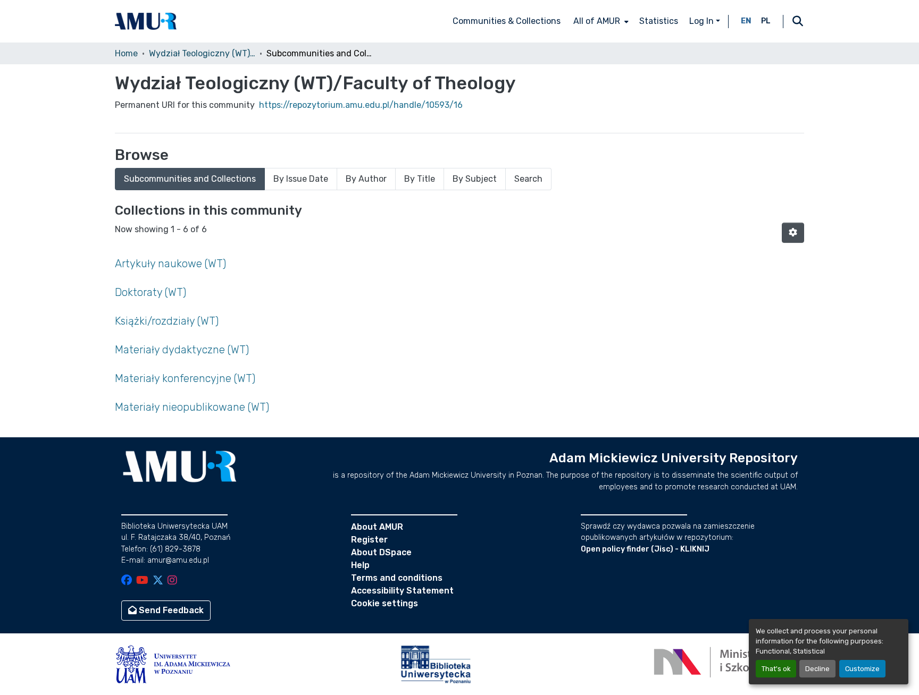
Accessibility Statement (402, 591)
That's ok (776, 669)
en (746, 21)
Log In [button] (702, 21)
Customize (862, 669)
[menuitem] (600, 21)
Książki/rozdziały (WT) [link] (167, 321)
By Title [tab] (419, 179)
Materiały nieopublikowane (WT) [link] (192, 407)
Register (369, 540)
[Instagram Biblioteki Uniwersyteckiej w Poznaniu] (172, 581)
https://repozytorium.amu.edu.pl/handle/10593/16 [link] (361, 105)
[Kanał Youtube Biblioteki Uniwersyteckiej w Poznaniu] (142, 581)
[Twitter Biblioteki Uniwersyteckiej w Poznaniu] (158, 581)
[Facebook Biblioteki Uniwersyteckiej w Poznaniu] (126, 581)
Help (360, 565)
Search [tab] (528, 179)
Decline (817, 669)
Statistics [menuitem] (658, 21)
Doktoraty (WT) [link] (150, 292)
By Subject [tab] (475, 179)
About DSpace (381, 552)
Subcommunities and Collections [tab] (190, 179)
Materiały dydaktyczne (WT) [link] (182, 349)
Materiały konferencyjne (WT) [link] (185, 378)
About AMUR (377, 527)
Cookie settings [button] (384, 603)
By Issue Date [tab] (300, 179)
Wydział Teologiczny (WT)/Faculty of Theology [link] (202, 53)
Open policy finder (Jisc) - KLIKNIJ (645, 549)
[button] (146, 21)
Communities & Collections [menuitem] (507, 21)
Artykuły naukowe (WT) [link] (170, 263)
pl (766, 21)
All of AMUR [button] (596, 21)
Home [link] (126, 53)
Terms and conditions (396, 578)
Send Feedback (170, 610)
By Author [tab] (366, 179)
